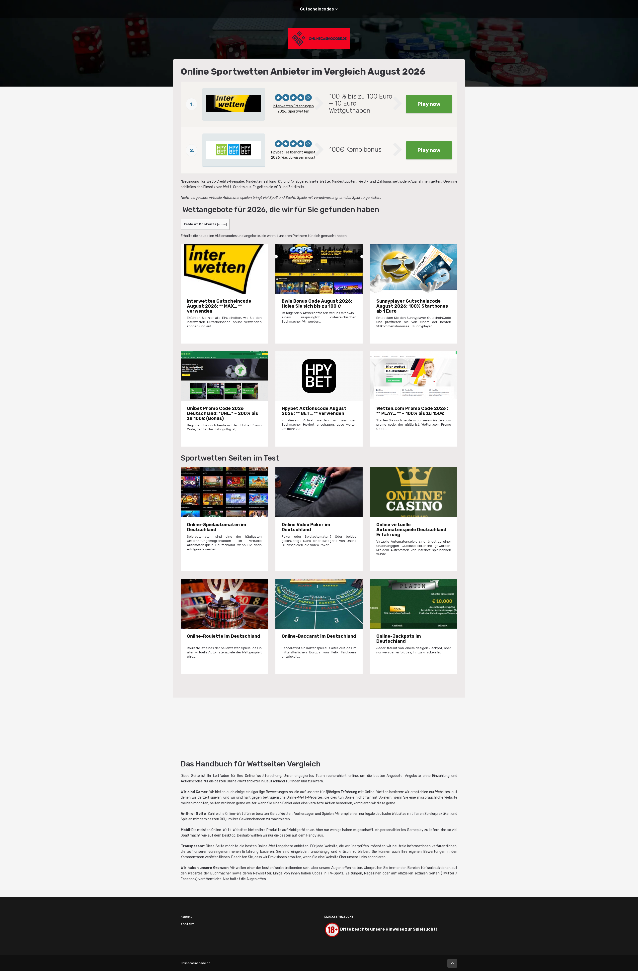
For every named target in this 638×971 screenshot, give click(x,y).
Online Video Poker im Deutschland (306, 527)
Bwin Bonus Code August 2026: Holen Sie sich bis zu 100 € (317, 303)
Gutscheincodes (317, 9)
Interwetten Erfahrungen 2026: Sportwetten (293, 109)
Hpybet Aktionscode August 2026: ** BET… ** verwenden (314, 411)
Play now (429, 104)
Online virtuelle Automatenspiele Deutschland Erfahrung (411, 529)
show (222, 224)
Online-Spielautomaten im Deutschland (216, 527)
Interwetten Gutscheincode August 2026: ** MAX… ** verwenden (219, 306)
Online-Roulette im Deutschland (223, 636)
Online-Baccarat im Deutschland (319, 636)
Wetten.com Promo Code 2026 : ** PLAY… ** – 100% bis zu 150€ (412, 411)
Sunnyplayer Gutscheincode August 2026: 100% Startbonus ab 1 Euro (412, 306)
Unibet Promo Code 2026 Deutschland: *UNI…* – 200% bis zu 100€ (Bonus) (222, 413)
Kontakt (187, 924)
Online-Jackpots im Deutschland (398, 638)
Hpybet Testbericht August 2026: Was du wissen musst (293, 155)
